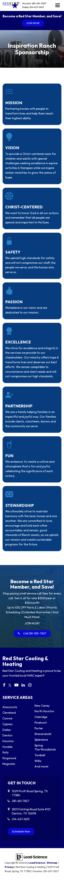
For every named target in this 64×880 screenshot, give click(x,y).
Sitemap (52, 862)
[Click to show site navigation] (57, 5)
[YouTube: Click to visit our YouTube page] (16, 685)
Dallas (33, 7)
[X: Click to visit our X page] (10, 685)
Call (34, 633)
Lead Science (37, 862)
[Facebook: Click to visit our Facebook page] (4, 685)
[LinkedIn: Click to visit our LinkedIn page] (23, 685)
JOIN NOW (33, 23)
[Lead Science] (31, 856)
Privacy (9, 867)
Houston (34, 3)
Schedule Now (21, 831)
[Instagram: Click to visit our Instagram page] (30, 685)
